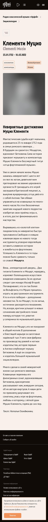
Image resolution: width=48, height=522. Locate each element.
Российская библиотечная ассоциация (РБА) (17, 473)
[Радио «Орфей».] (18, 5)
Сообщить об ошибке (9, 440)
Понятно (13, 515)
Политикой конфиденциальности (16, 507)
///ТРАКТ (6, 477)
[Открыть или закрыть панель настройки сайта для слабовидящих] (38, 4)
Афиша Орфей (7, 458)
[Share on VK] (6, 33)
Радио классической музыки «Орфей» (20, 17)
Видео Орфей (28, 455)
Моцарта (19, 260)
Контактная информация (11, 495)
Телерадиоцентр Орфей (10, 455)
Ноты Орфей (28, 458)
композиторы (9, 67)
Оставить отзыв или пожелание (13, 435)
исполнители (8, 63)
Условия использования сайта (12, 488)
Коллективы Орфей (9, 462)
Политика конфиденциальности (13, 492)
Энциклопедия (10, 21)
